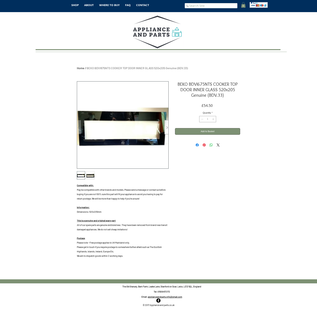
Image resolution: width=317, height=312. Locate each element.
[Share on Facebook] (197, 145)
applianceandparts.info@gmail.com (165, 296)
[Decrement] (202, 119)
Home (80, 68)
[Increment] (214, 119)
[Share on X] (218, 145)
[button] (243, 5)
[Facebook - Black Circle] (158, 300)
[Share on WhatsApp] (211, 145)
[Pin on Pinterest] (204, 145)
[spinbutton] (208, 119)
